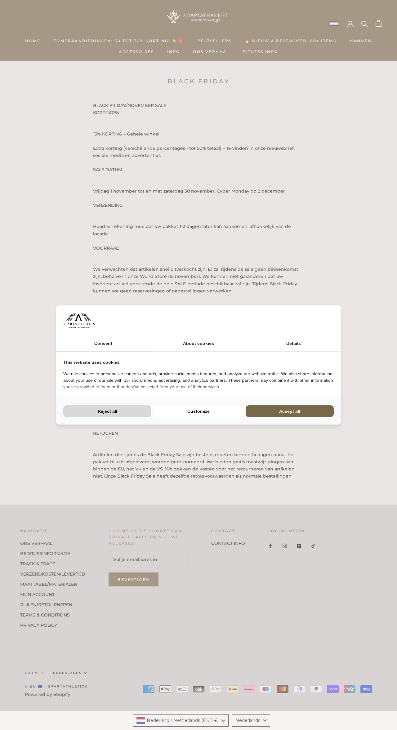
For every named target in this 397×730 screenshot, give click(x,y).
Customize (198, 411)
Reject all (107, 411)
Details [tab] (293, 343)
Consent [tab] (103, 343)
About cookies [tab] (198, 343)
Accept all (289, 411)
